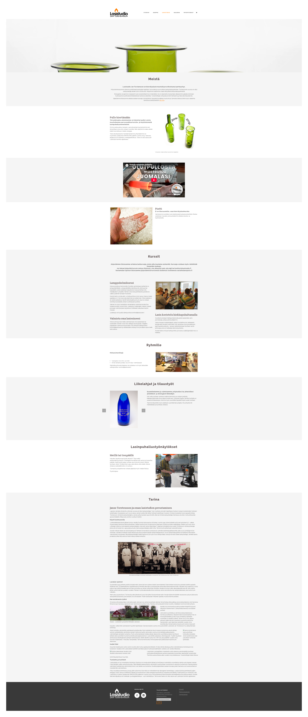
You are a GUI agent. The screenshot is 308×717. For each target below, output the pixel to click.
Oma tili (181, 689)
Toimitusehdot (183, 694)
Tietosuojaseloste (184, 692)
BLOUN (162, 100)
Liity (159, 702)
